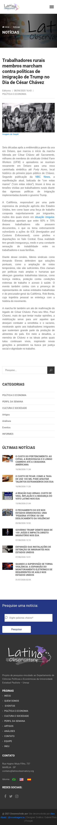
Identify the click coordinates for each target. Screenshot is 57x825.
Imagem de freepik (10, 134)
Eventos (6, 427)
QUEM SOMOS (11, 700)
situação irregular (44, 217)
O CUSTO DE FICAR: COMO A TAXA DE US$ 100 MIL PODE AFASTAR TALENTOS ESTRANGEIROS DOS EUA (35, 479)
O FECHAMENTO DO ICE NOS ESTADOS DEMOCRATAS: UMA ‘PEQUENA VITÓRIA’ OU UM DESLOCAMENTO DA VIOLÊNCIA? (33, 514)
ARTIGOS (8, 726)
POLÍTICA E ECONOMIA (14, 395)
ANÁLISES (9, 731)
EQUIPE (8, 741)
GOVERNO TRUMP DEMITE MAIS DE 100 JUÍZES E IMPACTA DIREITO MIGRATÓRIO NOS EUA (34, 533)
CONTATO (9, 736)
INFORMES (7, 434)
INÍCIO (7, 695)
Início (7, 27)
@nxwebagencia (16, 817)
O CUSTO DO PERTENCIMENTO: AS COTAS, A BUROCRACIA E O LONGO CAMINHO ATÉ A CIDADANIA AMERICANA (34, 460)
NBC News (42, 177)
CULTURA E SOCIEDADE (14, 408)
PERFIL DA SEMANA (12, 401)
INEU (6, 746)
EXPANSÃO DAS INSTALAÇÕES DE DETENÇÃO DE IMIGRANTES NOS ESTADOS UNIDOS (33, 550)
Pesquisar (16, 629)
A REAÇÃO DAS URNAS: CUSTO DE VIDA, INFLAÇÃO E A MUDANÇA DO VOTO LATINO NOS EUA (34, 496)
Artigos (6, 414)
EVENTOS (9, 706)
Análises (6, 421)
